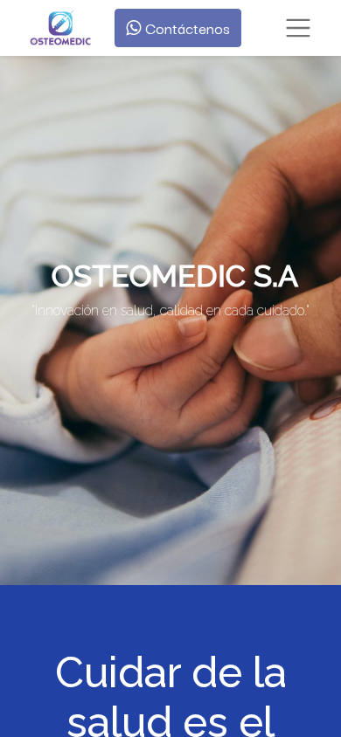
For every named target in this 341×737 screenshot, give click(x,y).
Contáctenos (185, 27)
